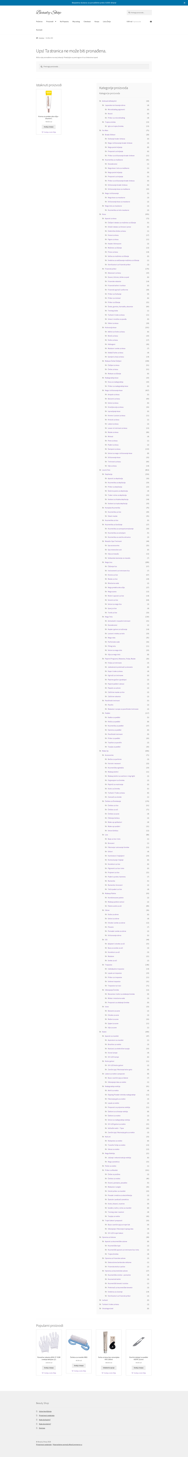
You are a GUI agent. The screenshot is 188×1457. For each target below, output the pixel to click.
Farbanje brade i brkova (116, 139)
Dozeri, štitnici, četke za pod (118, 277)
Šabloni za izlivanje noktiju (118, 1111)
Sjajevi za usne (113, 1023)
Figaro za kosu (113, 239)
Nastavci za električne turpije (119, 1048)
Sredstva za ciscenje (115, 1292)
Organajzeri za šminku (116, 780)
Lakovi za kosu (113, 424)
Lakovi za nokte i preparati (115, 1074)
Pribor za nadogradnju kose (118, 386)
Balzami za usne (114, 1011)
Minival (110, 436)
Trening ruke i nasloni (116, 1212)
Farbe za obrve (113, 914)
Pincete (111, 927)
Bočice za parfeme (115, 759)
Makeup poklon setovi (116, 902)
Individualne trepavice (116, 969)
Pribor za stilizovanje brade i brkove (121, 155)
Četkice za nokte (114, 1178)
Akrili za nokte (113, 1090)
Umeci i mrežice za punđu (117, 319)
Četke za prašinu (114, 1174)
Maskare (111, 956)
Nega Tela (108, 617)
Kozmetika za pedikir (116, 726)
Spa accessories (113, 545)
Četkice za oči (113, 809)
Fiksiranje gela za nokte (116, 1099)
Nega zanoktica (113, 1162)
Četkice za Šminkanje (113, 801)
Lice (106, 835)
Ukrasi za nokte (113, 1149)
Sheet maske (112, 516)
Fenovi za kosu (113, 235)
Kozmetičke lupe (114, 1246)
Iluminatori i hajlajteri (116, 856)
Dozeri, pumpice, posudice (117, 1183)
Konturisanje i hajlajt (115, 860)
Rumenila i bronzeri (115, 885)
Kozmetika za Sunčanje (113, 524)
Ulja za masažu (113, 554)
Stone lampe (112, 1053)
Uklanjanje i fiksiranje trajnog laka (120, 1229)
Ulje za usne (112, 1027)
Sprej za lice (112, 608)
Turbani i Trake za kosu (116, 793)
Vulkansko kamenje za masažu (119, 558)
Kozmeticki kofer (114, 1279)
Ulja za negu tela (114, 654)
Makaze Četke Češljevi (113, 361)
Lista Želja (107, 21)
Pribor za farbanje (114, 294)
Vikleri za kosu (113, 323)
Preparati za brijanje (115, 151)
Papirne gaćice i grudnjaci (117, 680)
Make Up (105, 751)
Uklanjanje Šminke (112, 990)
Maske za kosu (113, 432)
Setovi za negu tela (115, 650)
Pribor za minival (114, 298)
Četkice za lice (113, 805)
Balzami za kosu (114, 399)
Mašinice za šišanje (115, 248)
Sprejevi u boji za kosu (116, 357)
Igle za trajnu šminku (115, 126)
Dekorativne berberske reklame (119, 1262)
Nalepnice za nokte (115, 1141)
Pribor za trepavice (115, 977)
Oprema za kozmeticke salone (116, 1271)
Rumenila (111, 881)
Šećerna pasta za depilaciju (118, 491)
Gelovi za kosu (113, 403)
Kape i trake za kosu (115, 671)
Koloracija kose (110, 327)
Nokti (104, 1032)
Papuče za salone (114, 688)
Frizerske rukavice (114, 281)
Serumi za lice (113, 600)
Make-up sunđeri (114, 826)
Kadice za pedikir (114, 717)
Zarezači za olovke (115, 797)
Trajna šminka (113, 1254)
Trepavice (108, 965)
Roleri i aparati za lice (116, 596)
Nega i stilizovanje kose (114, 390)
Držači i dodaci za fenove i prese (119, 227)
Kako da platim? (45, 1424)
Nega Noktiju (110, 1153)
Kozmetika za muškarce (114, 160)
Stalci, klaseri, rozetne (116, 1204)
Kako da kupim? (45, 1420)
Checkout (87, 21)
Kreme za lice (113, 575)
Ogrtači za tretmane (115, 675)
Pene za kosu (113, 441)
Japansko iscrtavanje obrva (115, 105)
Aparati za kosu (110, 218)
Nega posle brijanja (115, 147)
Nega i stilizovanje (112, 193)
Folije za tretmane (115, 663)
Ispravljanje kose (114, 411)
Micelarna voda (113, 583)
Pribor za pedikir (114, 738)
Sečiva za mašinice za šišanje (118, 256)
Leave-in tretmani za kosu (117, 428)
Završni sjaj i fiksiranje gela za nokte (121, 1132)
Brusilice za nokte (114, 1044)
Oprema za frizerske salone (115, 1258)
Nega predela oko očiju (116, 587)
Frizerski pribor (110, 269)
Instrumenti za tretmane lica (119, 571)
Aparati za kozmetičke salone (116, 1241)
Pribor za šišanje (114, 302)
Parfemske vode (114, 642)
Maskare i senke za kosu (116, 348)
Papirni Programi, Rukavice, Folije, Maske (120, 659)
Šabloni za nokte (114, 1115)
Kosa (104, 214)
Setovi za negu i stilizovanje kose (120, 453)
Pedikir (107, 713)
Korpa (97, 21)
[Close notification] (184, 3)
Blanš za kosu (113, 336)
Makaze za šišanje (114, 373)
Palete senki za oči (115, 906)
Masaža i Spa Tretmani (113, 541)
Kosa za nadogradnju (115, 382)
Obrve (107, 910)
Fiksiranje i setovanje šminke (118, 847)
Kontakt (39, 30)
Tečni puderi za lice (115, 889)
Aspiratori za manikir (115, 1040)
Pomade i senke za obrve (117, 931)
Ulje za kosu (112, 466)
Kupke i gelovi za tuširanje (117, 629)
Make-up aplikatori (115, 822)
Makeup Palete (110, 893)
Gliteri (110, 851)
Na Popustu (64, 21)
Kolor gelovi (109, 1061)
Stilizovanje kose (114, 457)
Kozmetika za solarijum (117, 533)
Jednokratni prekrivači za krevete (120, 667)
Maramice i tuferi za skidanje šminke (121, 994)
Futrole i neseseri (114, 763)
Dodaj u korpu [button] (48, 127)
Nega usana (112, 591)
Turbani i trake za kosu (116, 315)
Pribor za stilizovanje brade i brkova (121, 181)
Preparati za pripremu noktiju (119, 1107)
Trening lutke (113, 311)
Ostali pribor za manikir (117, 1191)
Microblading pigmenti (116, 109)
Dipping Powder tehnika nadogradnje (121, 1095)
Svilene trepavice (114, 981)
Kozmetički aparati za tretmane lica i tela (123, 1250)
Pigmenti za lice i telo (116, 868)
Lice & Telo (106, 470)
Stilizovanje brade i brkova (117, 185)
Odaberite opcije (108, 1368)
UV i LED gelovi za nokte (117, 1124)
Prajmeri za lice (113, 872)
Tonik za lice (112, 612)
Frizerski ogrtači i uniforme (118, 290)
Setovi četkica (113, 830)
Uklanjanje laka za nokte (117, 1082)
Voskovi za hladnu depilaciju (118, 499)
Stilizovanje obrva (114, 935)
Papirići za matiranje (115, 784)
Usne (107, 1006)
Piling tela (112, 646)
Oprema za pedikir (114, 730)
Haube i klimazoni (114, 244)
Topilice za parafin (115, 742)
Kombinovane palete (115, 897)
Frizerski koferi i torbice (117, 285)
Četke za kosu (113, 369)
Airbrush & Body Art (109, 101)
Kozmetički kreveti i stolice (118, 1283)
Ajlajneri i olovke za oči (116, 944)
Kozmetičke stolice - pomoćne (119, 1275)
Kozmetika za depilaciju (117, 482)
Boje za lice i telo (114, 839)
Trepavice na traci (114, 986)
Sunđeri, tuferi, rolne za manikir (119, 1208)
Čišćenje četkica (114, 818)
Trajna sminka (110, 122)
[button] (49, 132)
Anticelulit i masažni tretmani (119, 621)
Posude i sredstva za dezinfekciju (120, 1195)
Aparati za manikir (112, 1036)
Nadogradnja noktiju (112, 1086)
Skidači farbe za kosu (115, 353)
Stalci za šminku (114, 789)
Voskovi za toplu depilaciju (117, 503)
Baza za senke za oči (115, 948)
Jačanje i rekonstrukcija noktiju (119, 1157)
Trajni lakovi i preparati (113, 1220)
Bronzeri (111, 843)
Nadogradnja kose (111, 378)
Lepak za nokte (113, 1103)
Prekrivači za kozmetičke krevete (120, 1287)
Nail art (108, 1137)
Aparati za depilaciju (115, 478)
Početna (39, 21)
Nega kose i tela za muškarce (118, 168)
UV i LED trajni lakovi (115, 1233)
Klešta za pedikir (114, 721)
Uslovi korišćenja (45, 1411)
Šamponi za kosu (114, 449)
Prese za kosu (113, 252)
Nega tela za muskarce (113, 206)
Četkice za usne (113, 814)
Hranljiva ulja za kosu (115, 407)
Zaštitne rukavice (114, 696)
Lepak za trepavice (115, 973)
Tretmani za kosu (114, 462)
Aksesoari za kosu (114, 273)
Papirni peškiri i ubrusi (116, 684)
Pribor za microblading (116, 118)
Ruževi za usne (113, 1019)
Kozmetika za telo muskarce (118, 210)
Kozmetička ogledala (116, 768)
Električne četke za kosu (117, 231)
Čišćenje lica (112, 566)
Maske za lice (113, 579)
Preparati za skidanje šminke (118, 1002)
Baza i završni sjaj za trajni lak (119, 1224)
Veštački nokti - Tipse (116, 1128)
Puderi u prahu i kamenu (117, 877)
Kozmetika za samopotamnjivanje (120, 529)
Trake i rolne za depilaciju (117, 495)
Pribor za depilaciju (115, 487)
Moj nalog (76, 21)
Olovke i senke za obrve (116, 923)
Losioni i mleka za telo (116, 633)
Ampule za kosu (113, 394)
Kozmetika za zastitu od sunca (119, 537)
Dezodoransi (112, 164)
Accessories (109, 755)
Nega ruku (111, 638)
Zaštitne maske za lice (116, 692)
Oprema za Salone (109, 1237)
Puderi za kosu (113, 445)
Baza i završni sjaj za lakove (118, 1078)
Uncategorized (107, 1308)
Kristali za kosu (113, 420)
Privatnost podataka (46, 1415)
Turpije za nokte (114, 1216)
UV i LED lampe (113, 1057)
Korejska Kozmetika (112, 508)
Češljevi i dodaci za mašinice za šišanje (122, 222)
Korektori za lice (114, 864)
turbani (105, 1300)
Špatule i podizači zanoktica (118, 1199)
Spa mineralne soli (115, 550)
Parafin (110, 705)
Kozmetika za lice (114, 512)
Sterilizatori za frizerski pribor (119, 264)
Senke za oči (112, 960)
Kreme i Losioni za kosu (116, 415)
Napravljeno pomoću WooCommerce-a (67, 1444)
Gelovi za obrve (113, 918)
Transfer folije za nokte (116, 1145)
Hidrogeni (111, 344)
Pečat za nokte (110, 1166)
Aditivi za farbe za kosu (116, 332)
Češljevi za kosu (113, 365)
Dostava (42, 1428)
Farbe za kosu (113, 340)
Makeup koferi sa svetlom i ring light (121, 776)
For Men (105, 130)
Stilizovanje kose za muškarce (119, 189)
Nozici (110, 113)
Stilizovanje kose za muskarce (119, 202)
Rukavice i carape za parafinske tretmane (123, 709)
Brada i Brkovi (110, 135)
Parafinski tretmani (112, 700)
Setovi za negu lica (115, 604)
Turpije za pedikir (114, 747)
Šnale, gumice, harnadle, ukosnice (120, 306)
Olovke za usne (113, 1015)
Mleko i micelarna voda (116, 998)
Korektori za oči (114, 952)
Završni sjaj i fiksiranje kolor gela (120, 1069)
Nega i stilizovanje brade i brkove (120, 143)
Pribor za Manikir (111, 1170)
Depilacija (108, 474)
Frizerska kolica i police (116, 1266)
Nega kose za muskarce (116, 197)
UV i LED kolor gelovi (115, 1065)
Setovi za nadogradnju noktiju (119, 1120)
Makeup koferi (113, 772)
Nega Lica (108, 562)
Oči (106, 939)
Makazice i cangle (114, 1187)
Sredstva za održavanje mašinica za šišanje (123, 260)
